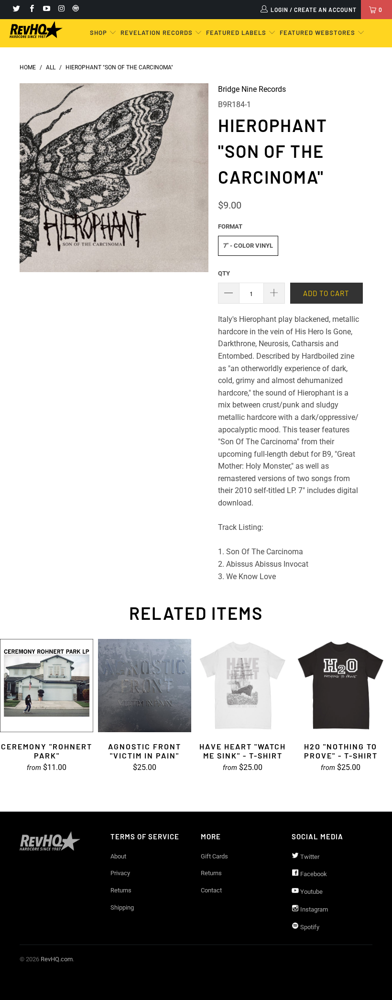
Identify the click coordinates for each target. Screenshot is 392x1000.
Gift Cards (214, 856)
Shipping (122, 907)
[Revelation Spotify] (74, 9)
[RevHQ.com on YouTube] (46, 9)
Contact (211, 890)
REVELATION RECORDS (156, 32)
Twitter (309, 856)
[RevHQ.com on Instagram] (61, 9)
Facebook (313, 874)
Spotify (309, 927)
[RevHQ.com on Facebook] (31, 9)
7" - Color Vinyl (248, 245)
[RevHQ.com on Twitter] (16, 9)
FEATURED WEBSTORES (318, 32)
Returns (120, 890)
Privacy (120, 873)
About (118, 856)
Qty (224, 273)
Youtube (311, 891)
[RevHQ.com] (36, 29)
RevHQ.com (57, 959)
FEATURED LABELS (236, 32)
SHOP (99, 32)
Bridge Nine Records (252, 89)
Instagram (313, 909)
